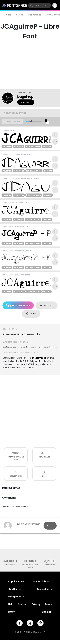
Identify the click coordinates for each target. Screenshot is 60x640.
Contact (25, 102)
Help (10, 604)
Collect (49, 305)
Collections (34, 14)
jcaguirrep (25, 96)
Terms (48, 604)
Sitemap (47, 611)
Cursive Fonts (44, 589)
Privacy (36, 604)
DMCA (11, 611)
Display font (39, 357)
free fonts (10, 565)
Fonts (8, 14)
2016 (15, 453)
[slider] (31, 121)
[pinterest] (40, 623)
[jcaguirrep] (9, 98)
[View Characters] (55, 135)
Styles (19, 14)
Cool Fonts (14, 589)
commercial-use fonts (30, 566)
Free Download (21, 305)
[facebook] (19, 623)
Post (50, 525)
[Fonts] (15, 5)
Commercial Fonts (41, 581)
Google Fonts (16, 596)
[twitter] (30, 623)
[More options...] (55, 142)
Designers (50, 565)
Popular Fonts (16, 581)
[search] (39, 5)
